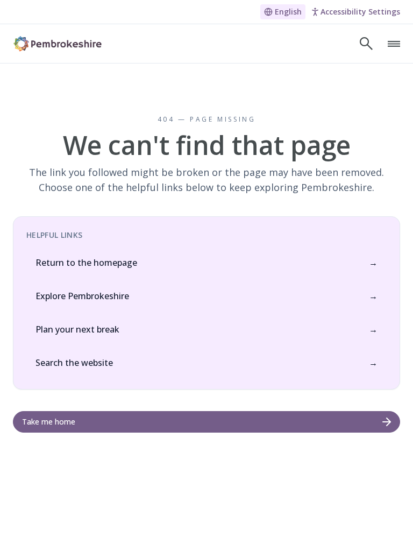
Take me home (48, 421)
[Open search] (366, 43)
